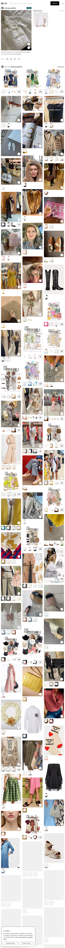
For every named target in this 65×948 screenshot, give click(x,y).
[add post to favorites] (28, 47)
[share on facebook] (7, 59)
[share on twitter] (14, 59)
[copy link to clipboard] (18, 59)
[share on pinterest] (11, 59)
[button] (63, 3)
